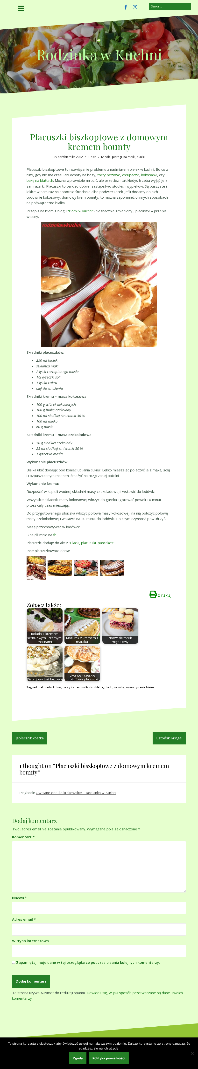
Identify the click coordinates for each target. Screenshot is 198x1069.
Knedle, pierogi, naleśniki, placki (123, 157)
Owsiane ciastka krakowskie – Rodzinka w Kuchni (76, 792)
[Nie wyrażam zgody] (192, 1053)
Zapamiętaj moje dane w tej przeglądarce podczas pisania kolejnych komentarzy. (88, 962)
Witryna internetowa (30, 940)
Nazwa (19, 897)
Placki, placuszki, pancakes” (92, 542)
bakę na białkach (40, 180)
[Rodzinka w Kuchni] (99, 42)
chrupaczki (130, 174)
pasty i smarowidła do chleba (83, 687)
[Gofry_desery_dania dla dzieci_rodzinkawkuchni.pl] (112, 567)
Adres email (24, 919)
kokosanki (149, 174)
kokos (57, 687)
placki (109, 687)
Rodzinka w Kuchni (99, 54)
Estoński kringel (169, 738)
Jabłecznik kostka (30, 738)
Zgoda (78, 1058)
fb (55, 534)
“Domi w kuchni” (80, 211)
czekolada (45, 687)
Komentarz (23, 836)
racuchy (119, 687)
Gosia (92, 157)
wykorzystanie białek (140, 687)
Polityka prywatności (108, 1058)
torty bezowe (108, 174)
